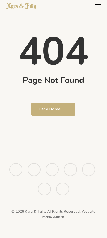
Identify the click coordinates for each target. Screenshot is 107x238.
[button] (98, 6)
